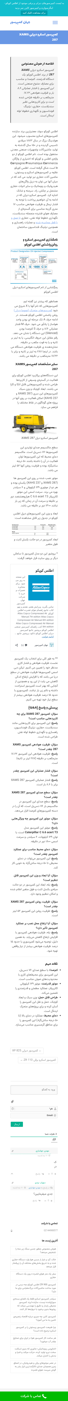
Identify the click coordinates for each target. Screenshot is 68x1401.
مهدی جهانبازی (34, 1187)
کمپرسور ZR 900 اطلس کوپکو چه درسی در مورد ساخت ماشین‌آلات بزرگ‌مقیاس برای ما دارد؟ (35, 1288)
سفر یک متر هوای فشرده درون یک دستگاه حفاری (36, 1275)
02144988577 (51, 1230)
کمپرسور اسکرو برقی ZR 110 (38, 1060)
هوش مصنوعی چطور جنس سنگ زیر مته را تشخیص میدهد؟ (35, 1250)
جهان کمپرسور (20, 22)
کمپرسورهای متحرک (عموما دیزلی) (33, 310)
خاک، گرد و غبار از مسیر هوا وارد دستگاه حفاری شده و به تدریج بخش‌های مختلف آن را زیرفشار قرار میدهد (34, 1263)
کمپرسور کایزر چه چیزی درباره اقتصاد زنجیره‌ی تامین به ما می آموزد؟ (34, 1318)
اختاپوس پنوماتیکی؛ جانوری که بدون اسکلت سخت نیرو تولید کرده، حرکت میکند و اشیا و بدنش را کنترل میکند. (35, 1352)
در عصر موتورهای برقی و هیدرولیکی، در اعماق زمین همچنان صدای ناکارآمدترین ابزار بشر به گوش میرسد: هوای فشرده (35, 1366)
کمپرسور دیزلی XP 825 (27, 1051)
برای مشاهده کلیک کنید (34, 12)
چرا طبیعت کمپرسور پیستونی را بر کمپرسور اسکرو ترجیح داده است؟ (36, 1329)
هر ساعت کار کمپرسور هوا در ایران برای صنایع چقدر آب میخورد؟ (34, 1339)
